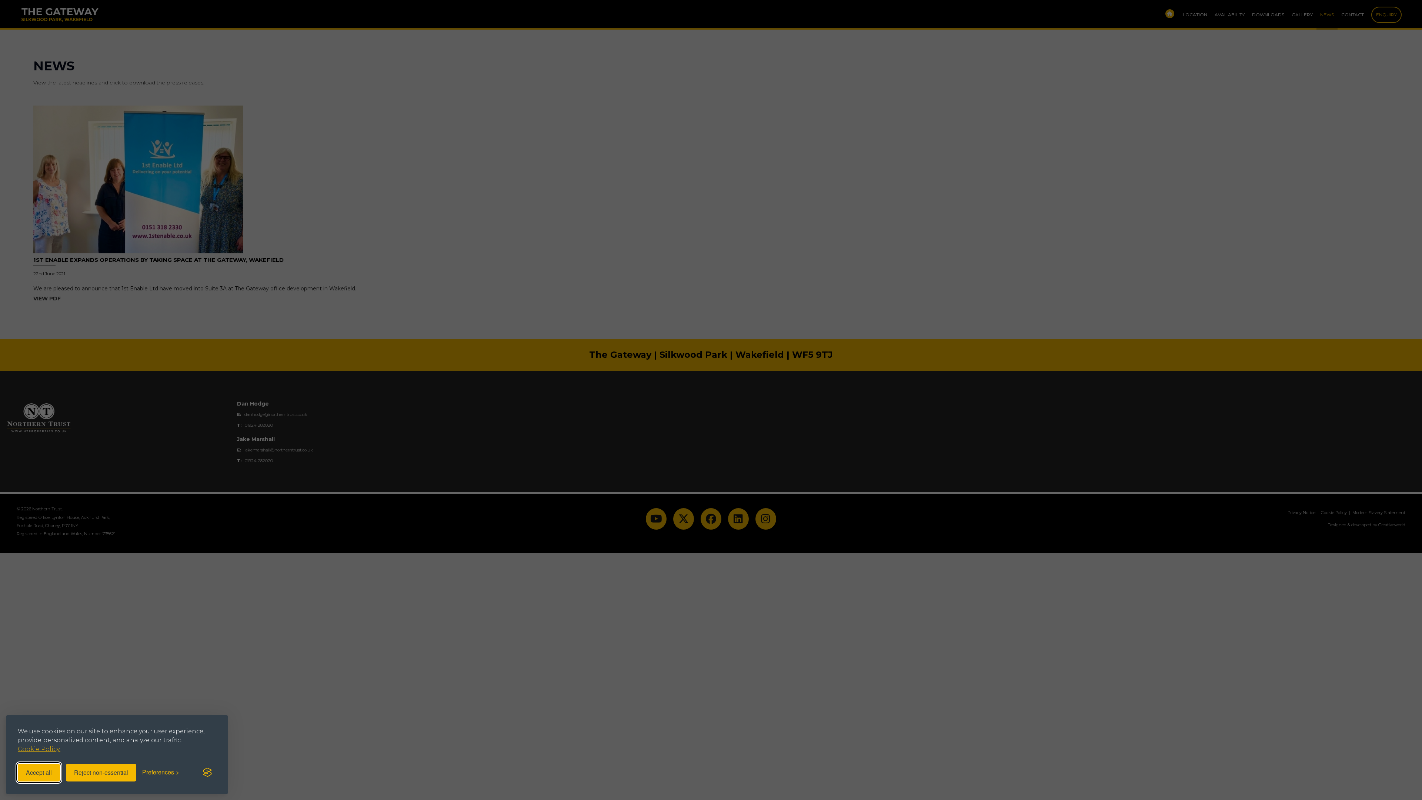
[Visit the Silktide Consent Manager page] (207, 772)
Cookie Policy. (39, 749)
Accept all (39, 772)
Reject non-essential (101, 772)
